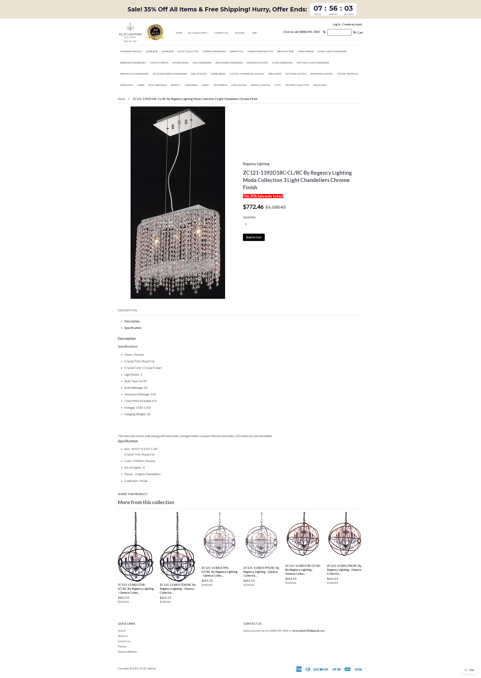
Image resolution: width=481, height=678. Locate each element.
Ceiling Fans (319, 85)
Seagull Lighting (260, 85)
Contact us (221, 33)
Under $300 (167, 51)
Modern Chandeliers (214, 51)
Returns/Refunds (127, 651)
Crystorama (220, 85)
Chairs (140, 85)
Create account (352, 24)
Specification (132, 327)
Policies (239, 33)
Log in (336, 24)
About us (123, 635)
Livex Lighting (239, 85)
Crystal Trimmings (347, 73)
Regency (175, 85)
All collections (197, 33)
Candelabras (218, 73)
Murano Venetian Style (260, 51)
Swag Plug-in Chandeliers (134, 73)
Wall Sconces (198, 73)
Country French (159, 62)
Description (127, 310)
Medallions (126, 85)
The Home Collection (297, 85)
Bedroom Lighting (257, 62)
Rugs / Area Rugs (157, 85)
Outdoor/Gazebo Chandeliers (170, 73)
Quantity (249, 217)
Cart (254, 33)
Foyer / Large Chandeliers (332, 51)
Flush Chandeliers (282, 62)
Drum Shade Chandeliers (229, 62)
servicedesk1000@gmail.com (308, 630)
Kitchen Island (180, 62)
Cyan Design (191, 85)
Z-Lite (278, 85)
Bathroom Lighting (322, 73)
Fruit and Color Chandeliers (313, 62)
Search (122, 630)
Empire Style (236, 51)
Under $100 (151, 51)
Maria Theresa (306, 51)
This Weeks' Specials (130, 51)
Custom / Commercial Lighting (246, 73)
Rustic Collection (188, 51)
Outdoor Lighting (295, 73)
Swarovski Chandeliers (133, 62)
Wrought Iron (285, 51)
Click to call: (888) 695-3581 (301, 31)
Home (179, 33)
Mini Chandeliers (202, 62)
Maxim (205, 85)
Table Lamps (274, 73)
